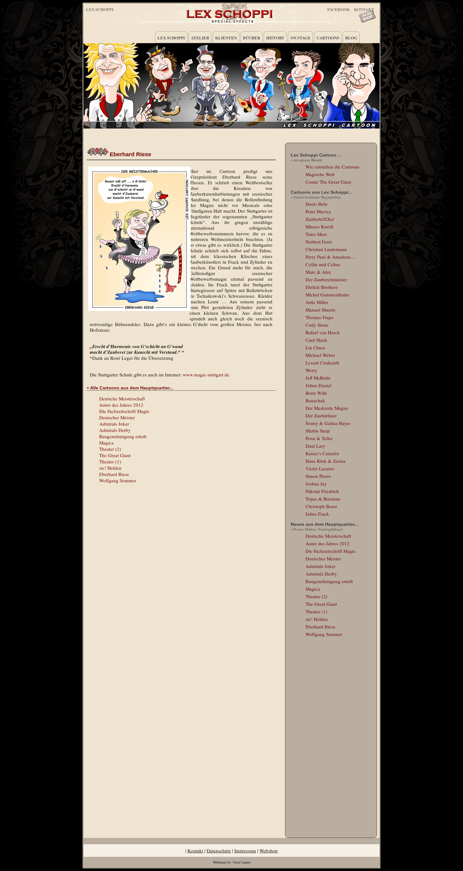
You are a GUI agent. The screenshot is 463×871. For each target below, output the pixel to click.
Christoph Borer (321, 506)
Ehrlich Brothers (322, 287)
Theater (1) (110, 461)
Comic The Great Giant (328, 182)
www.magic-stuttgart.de (206, 374)
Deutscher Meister (117, 417)
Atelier (200, 38)
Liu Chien (315, 347)
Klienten (226, 38)
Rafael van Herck (323, 332)
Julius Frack (317, 514)
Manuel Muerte (320, 310)
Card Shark (317, 340)
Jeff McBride (318, 378)
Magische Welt (320, 174)
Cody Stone (317, 325)
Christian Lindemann (326, 249)
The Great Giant (115, 455)
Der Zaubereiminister (326, 279)
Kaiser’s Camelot (322, 453)
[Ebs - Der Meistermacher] (138, 239)
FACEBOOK (338, 8)
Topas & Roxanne (323, 499)
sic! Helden (110, 468)
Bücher (251, 38)
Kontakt (195, 850)
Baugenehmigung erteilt (122, 436)
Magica (106, 442)
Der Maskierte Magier (327, 408)
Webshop (269, 850)
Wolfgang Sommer (117, 480)
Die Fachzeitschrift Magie (124, 411)
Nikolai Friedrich (322, 491)
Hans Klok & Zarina (326, 461)
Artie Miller (317, 302)
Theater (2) (110, 449)
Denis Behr (317, 204)
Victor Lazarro (320, 468)
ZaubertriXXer (320, 219)
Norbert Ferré (319, 241)
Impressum (245, 850)
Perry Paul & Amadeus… (330, 257)
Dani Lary (315, 446)
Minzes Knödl (319, 226)
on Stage (300, 38)
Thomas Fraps (319, 317)
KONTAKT (364, 8)
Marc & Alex (318, 272)
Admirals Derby (115, 430)
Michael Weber (320, 355)
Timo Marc (316, 234)
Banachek (315, 400)
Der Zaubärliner (321, 415)
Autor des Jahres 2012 (121, 405)
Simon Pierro (318, 476)
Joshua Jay (316, 483)
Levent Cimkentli (322, 362)
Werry (311, 370)
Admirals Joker (114, 424)
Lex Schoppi (99, 9)
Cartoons (328, 38)
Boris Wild (316, 393)
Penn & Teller (319, 438)
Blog (351, 38)
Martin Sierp (318, 430)
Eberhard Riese (130, 154)
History (275, 38)
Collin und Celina (323, 264)
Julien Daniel (318, 385)
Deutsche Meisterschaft (122, 398)
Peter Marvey (318, 211)
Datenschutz (219, 850)
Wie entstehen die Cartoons (332, 166)
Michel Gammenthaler (327, 294)
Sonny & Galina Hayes (328, 423)
